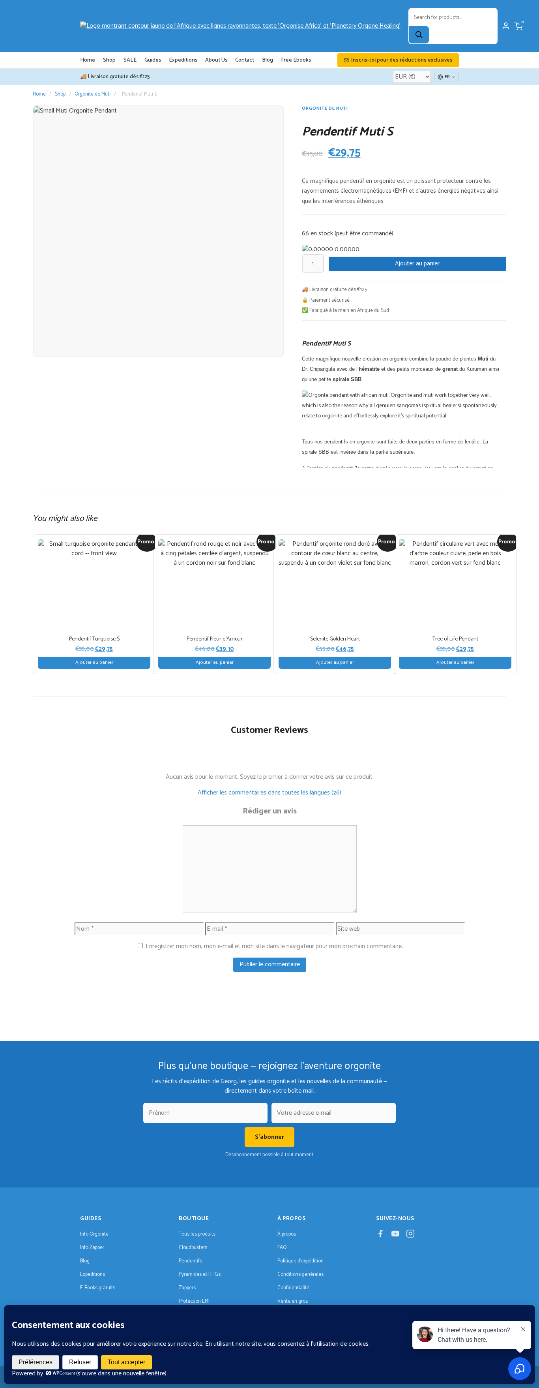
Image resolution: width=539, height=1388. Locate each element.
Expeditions (183, 60)
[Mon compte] (506, 26)
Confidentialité (293, 1288)
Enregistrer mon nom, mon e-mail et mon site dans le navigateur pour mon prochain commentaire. (274, 946)
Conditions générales (300, 1274)
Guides (152, 60)
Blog (267, 60)
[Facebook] (380, 1235)
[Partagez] (513, 8)
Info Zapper (92, 1247)
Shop (109, 60)
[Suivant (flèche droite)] (525, 694)
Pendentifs (190, 1261)
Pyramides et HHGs (200, 1274)
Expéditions (92, 1274)
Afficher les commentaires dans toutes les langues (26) (269, 792)
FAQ (281, 1247)
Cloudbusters (193, 1247)
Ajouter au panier (417, 263)
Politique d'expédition (300, 1261)
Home (87, 60)
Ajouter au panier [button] (94, 662)
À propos (286, 1234)
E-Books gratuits (97, 1288)
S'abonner (269, 1137)
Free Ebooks (296, 60)
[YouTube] (395, 1235)
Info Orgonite (94, 1234)
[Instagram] (410, 1235)
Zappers (187, 1288)
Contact (244, 60)
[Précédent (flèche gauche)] (14, 694)
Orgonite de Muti (92, 94)
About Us (216, 60)
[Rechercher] (419, 34)
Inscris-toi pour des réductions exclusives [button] (402, 60)
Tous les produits (197, 1234)
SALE (130, 60)
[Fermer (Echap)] (530, 8)
